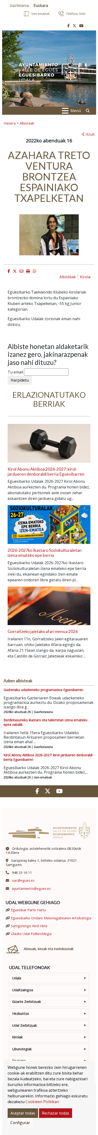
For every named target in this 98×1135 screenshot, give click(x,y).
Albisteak (27, 123)
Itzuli (89, 134)
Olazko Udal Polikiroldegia (31, 933)
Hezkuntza (20, 1013)
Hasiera (10, 123)
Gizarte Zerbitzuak (26, 1001)
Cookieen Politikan (42, 1101)
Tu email (15, 372)
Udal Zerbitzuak (24, 1025)
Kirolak (17, 1037)
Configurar (20, 1122)
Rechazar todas (55, 1113)
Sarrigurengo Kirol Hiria (29, 926)
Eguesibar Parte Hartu (28, 910)
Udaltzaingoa (22, 990)
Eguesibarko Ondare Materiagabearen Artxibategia (51, 918)
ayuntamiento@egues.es (31, 888)
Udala (16, 978)
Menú (75, 110)
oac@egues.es (23, 880)
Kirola (85, 276)
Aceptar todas (22, 1113)
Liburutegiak (22, 1049)
